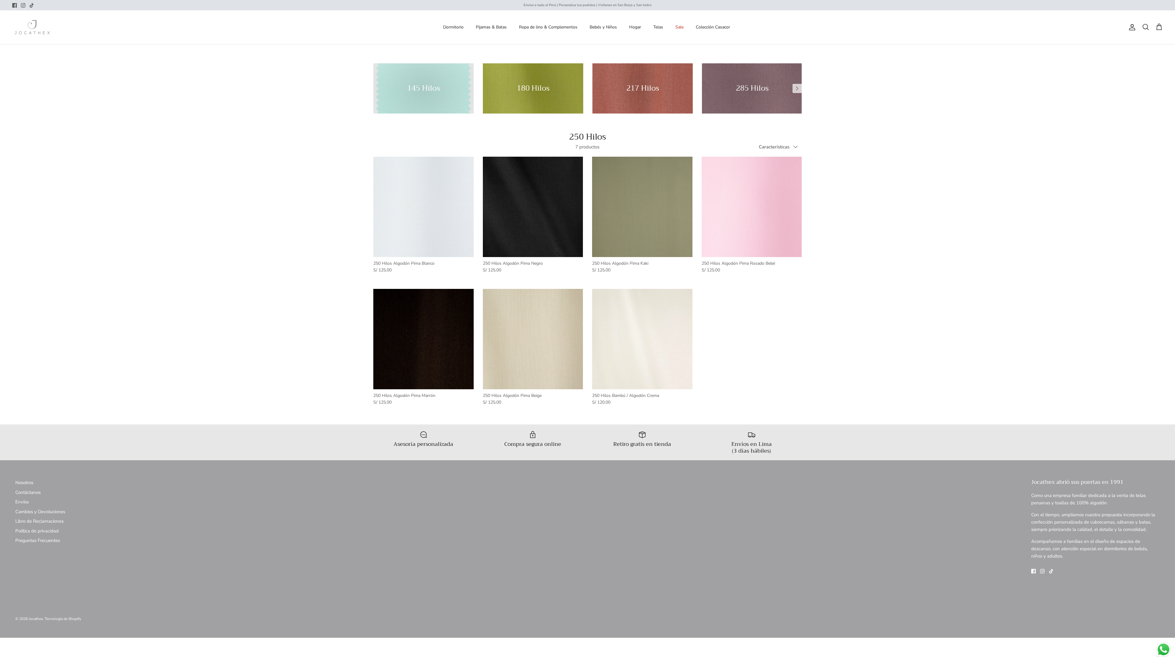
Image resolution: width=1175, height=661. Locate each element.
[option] (423, 88)
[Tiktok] (31, 5)
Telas (658, 27)
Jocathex (36, 618)
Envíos (22, 502)
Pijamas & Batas (491, 27)
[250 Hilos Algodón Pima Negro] (533, 207)
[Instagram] (23, 5)
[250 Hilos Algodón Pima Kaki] (642, 207)
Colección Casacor (713, 27)
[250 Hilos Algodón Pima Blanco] (423, 207)
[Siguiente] (797, 88)
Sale (679, 27)
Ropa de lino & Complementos (548, 27)
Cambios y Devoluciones (40, 512)
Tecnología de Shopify (63, 618)
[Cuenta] (1131, 27)
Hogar (635, 27)
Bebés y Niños (603, 27)
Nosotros (24, 483)
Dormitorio (453, 27)
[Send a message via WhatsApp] (1163, 649)
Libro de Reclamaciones (39, 521)
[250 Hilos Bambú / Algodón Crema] (642, 339)
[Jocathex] (32, 27)
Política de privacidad (37, 531)
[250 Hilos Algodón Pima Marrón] (423, 339)
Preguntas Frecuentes (37, 540)
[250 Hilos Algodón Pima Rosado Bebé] (752, 207)
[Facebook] (14, 5)
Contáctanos (28, 492)
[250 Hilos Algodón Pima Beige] (533, 339)
